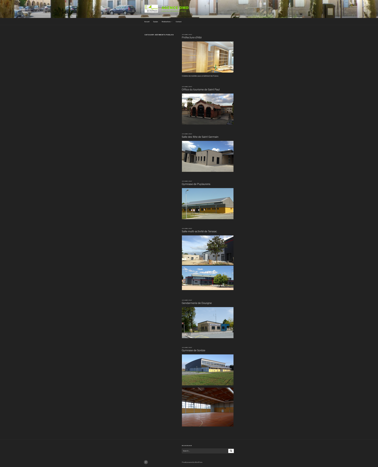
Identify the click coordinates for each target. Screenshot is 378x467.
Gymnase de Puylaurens (196, 184)
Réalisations (166, 21)
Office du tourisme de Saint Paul (201, 89)
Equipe (155, 21)
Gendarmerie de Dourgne (197, 303)
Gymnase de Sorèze (193, 350)
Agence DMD (175, 8)
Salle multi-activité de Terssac (199, 231)
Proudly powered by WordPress (192, 462)
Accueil (146, 21)
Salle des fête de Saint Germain (200, 136)
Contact (179, 21)
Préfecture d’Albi (192, 37)
